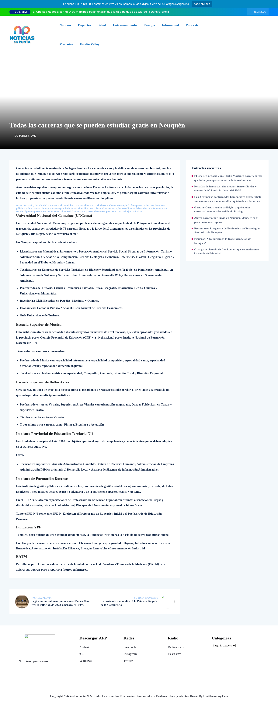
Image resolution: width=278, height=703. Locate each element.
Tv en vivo (174, 654)
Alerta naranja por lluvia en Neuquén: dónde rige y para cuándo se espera (226, 220)
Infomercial (170, 25)
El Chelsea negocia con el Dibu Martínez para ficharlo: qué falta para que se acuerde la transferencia (101, 11)
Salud (102, 25)
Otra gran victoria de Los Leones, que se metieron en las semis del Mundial (227, 251)
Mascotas (66, 44)
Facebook (129, 647)
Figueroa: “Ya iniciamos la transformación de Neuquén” (222, 241)
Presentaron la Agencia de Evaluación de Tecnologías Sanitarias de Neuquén (227, 230)
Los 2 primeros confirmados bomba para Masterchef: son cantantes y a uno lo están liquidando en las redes (227, 199)
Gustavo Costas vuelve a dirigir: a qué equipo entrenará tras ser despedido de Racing (222, 209)
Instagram (130, 654)
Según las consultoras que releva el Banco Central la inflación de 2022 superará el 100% (60, 603)
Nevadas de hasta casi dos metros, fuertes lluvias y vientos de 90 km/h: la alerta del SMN (225, 188)
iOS (81, 654)
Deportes (84, 25)
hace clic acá (202, 3)
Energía (149, 25)
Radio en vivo (176, 647)
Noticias (65, 25)
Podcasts (192, 25)
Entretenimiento (125, 25)
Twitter (128, 660)
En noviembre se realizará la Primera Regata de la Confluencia (129, 603)
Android (84, 647)
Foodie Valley (89, 44)
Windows (85, 660)
